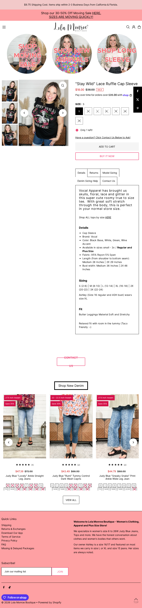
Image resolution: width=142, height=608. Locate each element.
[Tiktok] (10, 587)
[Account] (133, 27)
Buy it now (107, 156)
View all (71, 500)
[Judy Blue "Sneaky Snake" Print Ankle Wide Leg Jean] (117, 426)
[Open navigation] (26, 27)
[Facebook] (4, 587)
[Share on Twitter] (137, 99)
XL (106, 111)
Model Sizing (110, 172)
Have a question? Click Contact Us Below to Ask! (102, 137)
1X (116, 111)
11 (80, 485)
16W (62, 489)
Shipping (6, 525)
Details (81, 172)
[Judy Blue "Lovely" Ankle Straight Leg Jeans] (24, 426)
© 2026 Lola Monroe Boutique (18, 602)
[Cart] (139, 27)
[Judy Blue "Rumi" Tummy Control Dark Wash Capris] (71, 426)
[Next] (63, 113)
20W (127, 489)
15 (6, 489)
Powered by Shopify (49, 602)
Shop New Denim (71, 385)
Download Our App (12, 532)
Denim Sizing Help (87, 180)
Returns (94, 172)
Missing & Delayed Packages (17, 548)
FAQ (3, 544)
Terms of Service (10, 536)
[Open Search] (128, 27)
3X (79, 120)
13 (41, 485)
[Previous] (24, 113)
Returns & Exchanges (13, 528)
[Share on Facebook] (137, 91)
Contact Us (108, 180)
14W (12, 489)
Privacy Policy (9, 540)
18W (120, 489)
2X (125, 111)
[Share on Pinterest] (137, 108)
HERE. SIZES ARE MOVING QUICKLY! (75, 15)
